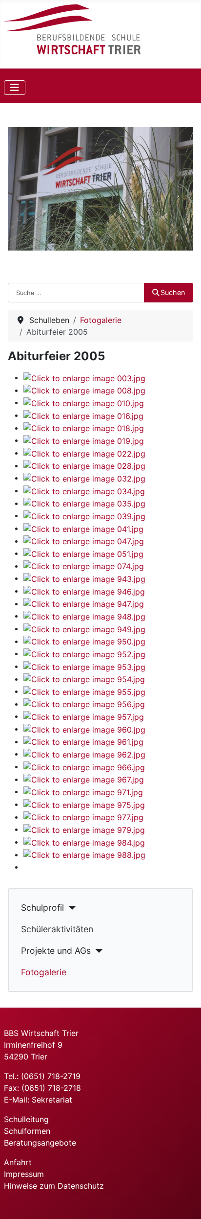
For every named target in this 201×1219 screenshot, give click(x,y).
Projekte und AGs (56, 950)
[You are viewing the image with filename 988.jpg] (84, 854)
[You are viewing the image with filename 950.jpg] (84, 641)
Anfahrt (18, 1162)
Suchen (173, 292)
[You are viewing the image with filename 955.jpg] (84, 691)
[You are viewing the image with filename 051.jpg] (83, 553)
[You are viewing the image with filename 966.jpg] (84, 766)
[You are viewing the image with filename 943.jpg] (84, 578)
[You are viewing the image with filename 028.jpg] (84, 465)
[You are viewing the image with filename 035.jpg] (84, 503)
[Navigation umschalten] (14, 87)
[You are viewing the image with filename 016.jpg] (83, 415)
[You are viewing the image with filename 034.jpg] (84, 490)
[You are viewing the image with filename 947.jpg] (83, 603)
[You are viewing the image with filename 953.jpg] (84, 666)
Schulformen (27, 1131)
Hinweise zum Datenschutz (54, 1186)
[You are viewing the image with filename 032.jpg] (84, 478)
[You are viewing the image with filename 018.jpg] (83, 428)
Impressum (24, 1174)
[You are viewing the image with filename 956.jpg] (84, 704)
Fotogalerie (43, 972)
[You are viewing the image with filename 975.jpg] (84, 804)
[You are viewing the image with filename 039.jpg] (84, 515)
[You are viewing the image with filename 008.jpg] (84, 390)
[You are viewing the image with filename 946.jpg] (84, 591)
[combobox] (76, 292)
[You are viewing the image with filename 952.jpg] (84, 653)
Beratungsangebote (40, 1143)
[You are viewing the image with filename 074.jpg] (83, 566)
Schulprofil (42, 907)
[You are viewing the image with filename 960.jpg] (84, 729)
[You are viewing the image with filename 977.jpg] (83, 817)
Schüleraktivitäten (57, 929)
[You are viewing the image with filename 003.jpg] (84, 377)
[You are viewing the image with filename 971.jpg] (83, 791)
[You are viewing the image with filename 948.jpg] (84, 616)
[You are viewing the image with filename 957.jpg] (83, 716)
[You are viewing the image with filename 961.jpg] (83, 741)
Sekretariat (52, 1099)
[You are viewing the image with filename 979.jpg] (84, 829)
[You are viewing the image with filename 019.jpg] (83, 440)
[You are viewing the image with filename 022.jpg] (84, 453)
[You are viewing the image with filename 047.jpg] (83, 541)
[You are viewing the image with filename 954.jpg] (84, 679)
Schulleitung (26, 1119)
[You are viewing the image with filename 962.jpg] (84, 754)
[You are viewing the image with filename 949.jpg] (84, 628)
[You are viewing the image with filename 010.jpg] (83, 402)
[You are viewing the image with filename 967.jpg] (83, 779)
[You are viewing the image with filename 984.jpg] (84, 842)
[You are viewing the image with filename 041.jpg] (83, 528)
